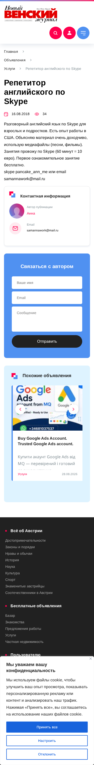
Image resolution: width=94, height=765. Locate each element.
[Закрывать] (90, 658)
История (12, 560)
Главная (11, 51)
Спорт (10, 580)
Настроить (47, 741)
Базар (10, 616)
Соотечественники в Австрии (29, 593)
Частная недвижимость (24, 642)
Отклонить (47, 754)
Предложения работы (23, 629)
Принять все (47, 727)
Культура (12, 573)
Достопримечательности (25, 540)
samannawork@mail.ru (42, 230)
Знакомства (14, 622)
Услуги (9, 69)
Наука (10, 567)
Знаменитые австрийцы (24, 586)
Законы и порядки (20, 547)
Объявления (15, 60)
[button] (20, 410)
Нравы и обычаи (18, 553)
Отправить (47, 341)
